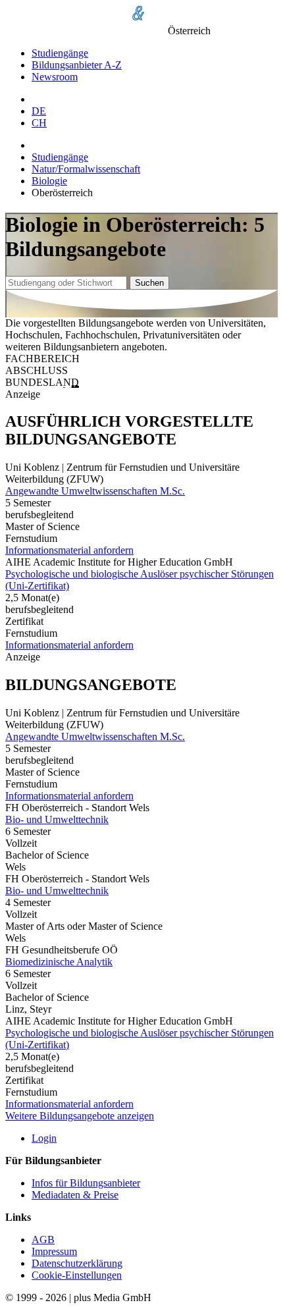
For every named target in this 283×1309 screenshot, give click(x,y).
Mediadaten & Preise (75, 1194)
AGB (43, 1239)
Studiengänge (60, 53)
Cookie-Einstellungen (77, 1275)
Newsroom (55, 76)
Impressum (54, 1251)
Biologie (49, 180)
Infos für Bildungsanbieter (86, 1183)
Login (44, 1138)
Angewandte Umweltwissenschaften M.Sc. (95, 490)
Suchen (149, 283)
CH (39, 122)
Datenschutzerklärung (77, 1263)
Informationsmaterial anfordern (69, 550)
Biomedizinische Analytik (59, 961)
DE (39, 111)
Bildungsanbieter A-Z (77, 64)
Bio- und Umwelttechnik (57, 819)
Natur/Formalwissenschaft (86, 168)
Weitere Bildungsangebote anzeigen (79, 1115)
